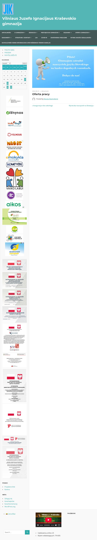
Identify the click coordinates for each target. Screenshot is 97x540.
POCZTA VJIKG (9, 50)
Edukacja (32, 32)
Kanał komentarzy (11, 504)
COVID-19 (44, 37)
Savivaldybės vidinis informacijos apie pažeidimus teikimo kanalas (26, 42)
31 (11, 87)
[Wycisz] (56, 525)
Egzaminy (67, 32)
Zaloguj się (8, 499)
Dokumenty (6, 37)
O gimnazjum (19, 32)
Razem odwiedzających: (46, 536)
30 (7, 87)
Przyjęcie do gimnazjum (49, 32)
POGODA (8, 53)
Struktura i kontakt (22, 37)
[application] (48, 520)
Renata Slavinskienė (51, 99)
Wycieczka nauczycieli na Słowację (81, 106)
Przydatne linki (10, 487)
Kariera (7, 489)
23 (7, 83)
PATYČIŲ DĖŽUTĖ (11, 55)
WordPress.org (10, 507)
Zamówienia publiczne (59, 37)
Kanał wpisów (9, 501)
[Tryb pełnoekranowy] (59, 525)
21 (25, 79)
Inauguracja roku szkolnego (43, 106)
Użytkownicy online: (45, 533)
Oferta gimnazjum (82, 32)
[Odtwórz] (38, 525)
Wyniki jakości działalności (80, 37)
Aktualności (6, 32)
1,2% (36, 37)
